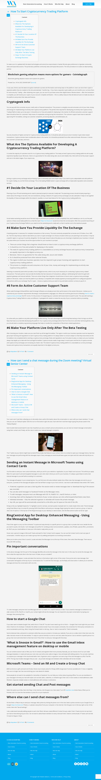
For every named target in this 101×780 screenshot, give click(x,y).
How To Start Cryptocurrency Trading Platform (39, 11)
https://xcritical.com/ (47, 221)
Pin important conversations (21, 389)
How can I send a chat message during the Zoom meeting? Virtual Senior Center (51, 362)
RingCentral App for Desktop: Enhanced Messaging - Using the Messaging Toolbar (21, 384)
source (33, 82)
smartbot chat (70, 690)
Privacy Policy (67, 776)
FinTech (21, 351)
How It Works (48, 4)
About (68, 4)
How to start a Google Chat (20, 392)
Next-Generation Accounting (32, 4)
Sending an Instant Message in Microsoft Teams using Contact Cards (22, 376)
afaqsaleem (13, 351)
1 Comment (30, 351)
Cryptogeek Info (20, 21)
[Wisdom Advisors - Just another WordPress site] (12, 4)
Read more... (91, 354)
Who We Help (59, 4)
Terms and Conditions (56, 776)
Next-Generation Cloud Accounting (17, 743)
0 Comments (30, 722)
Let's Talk (88, 4)
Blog (73, 4)
